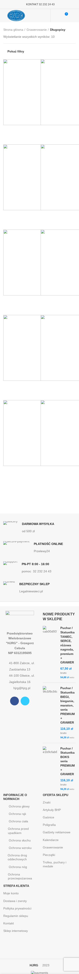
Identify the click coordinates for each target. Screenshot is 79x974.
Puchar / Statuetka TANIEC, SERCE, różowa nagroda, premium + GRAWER (67, 645)
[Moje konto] (56, 15)
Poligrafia (49, 825)
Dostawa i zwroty (15, 901)
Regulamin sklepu (15, 916)
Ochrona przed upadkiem (18, 830)
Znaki (46, 802)
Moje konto (11, 893)
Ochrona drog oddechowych (17, 857)
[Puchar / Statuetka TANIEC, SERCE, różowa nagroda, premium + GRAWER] (50, 652)
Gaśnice (48, 817)
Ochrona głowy (19, 806)
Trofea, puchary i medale (54, 864)
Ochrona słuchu (20, 840)
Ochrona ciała (18, 821)
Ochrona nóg (18, 867)
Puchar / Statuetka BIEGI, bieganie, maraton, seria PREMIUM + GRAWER (67, 705)
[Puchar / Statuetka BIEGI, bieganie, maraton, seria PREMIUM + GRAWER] (50, 712)
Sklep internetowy (15, 931)
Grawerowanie (37, 29)
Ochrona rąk (17, 814)
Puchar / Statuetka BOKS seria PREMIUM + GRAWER (67, 761)
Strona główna (13, 29)
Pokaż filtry (15, 51)
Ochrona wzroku (20, 848)
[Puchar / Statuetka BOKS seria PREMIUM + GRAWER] (50, 768)
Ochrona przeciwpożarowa (20, 876)
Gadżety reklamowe (56, 832)
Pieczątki (49, 855)
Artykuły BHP (52, 810)
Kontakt (8, 923)
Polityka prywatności (17, 908)
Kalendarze (51, 840)
